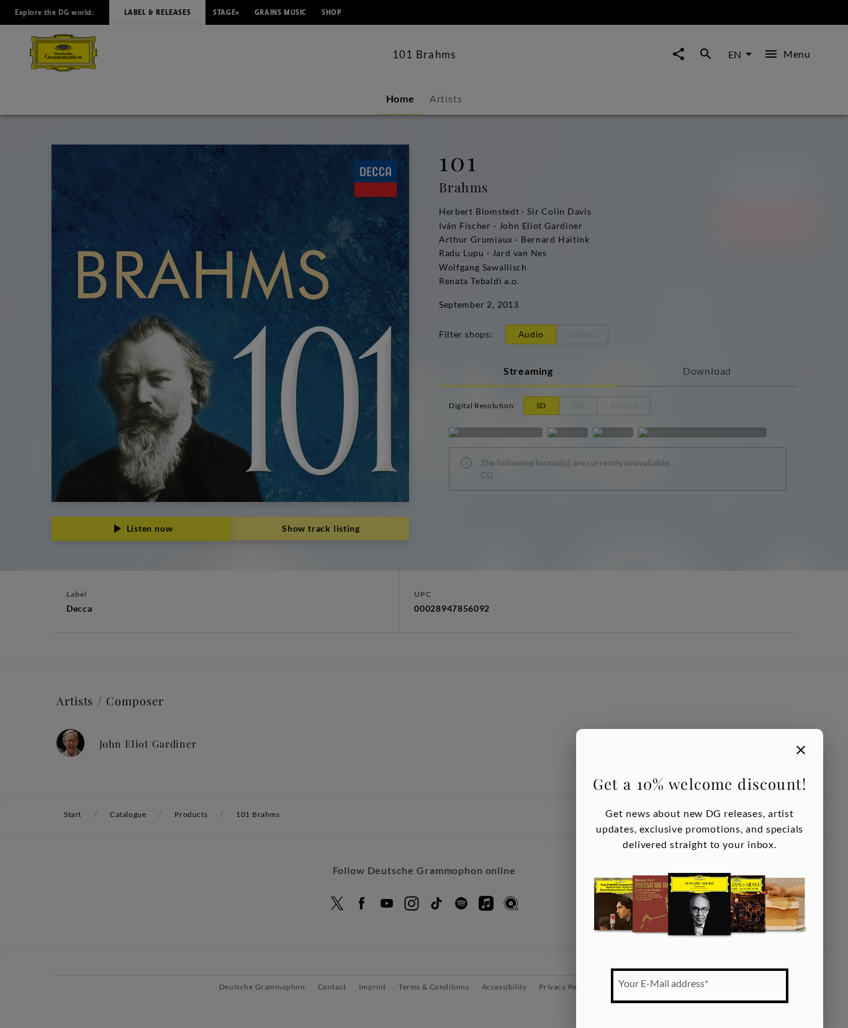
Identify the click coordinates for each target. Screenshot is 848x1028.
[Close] (800, 750)
